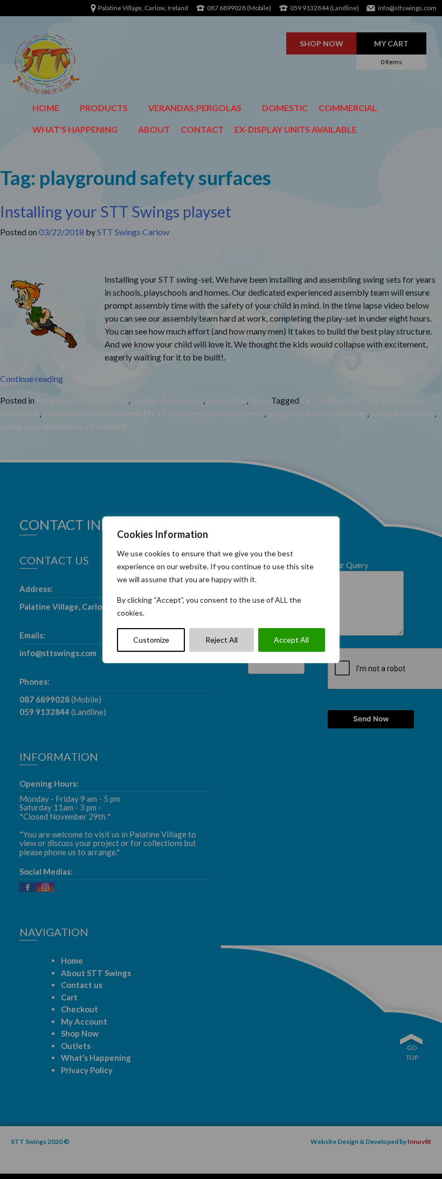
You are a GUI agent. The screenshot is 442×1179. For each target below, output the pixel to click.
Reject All (221, 639)
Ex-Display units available (295, 129)
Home (45, 108)
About (154, 129)
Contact (202, 129)
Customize (151, 639)
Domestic (285, 108)
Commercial (348, 108)
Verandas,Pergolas (194, 108)
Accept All (291, 639)
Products (104, 108)
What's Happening (75, 129)
